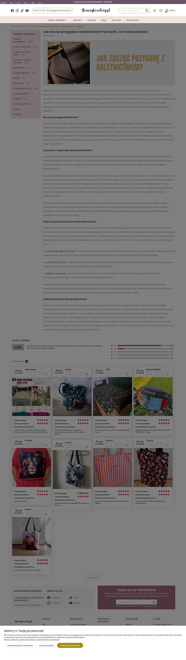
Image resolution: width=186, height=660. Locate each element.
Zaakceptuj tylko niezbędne (20, 645)
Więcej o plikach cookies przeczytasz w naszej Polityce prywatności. (32, 639)
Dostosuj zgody (46, 645)
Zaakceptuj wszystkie (70, 645)
